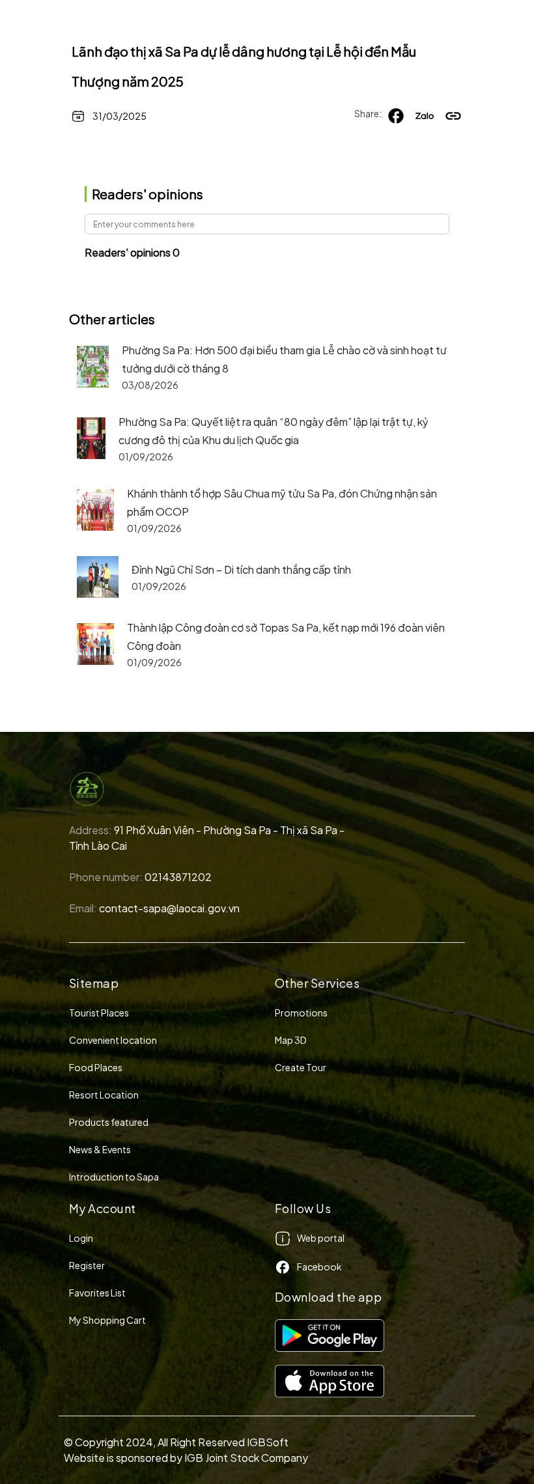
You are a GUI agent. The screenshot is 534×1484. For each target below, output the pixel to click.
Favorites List (97, 1292)
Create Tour (300, 1067)
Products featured (108, 1122)
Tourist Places (99, 1012)
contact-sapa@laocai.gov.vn (169, 908)
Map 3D (291, 1040)
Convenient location (113, 1040)
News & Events (100, 1149)
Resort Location (104, 1094)
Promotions (301, 1012)
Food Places (95, 1067)
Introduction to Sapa (114, 1177)
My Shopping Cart (107, 1320)
